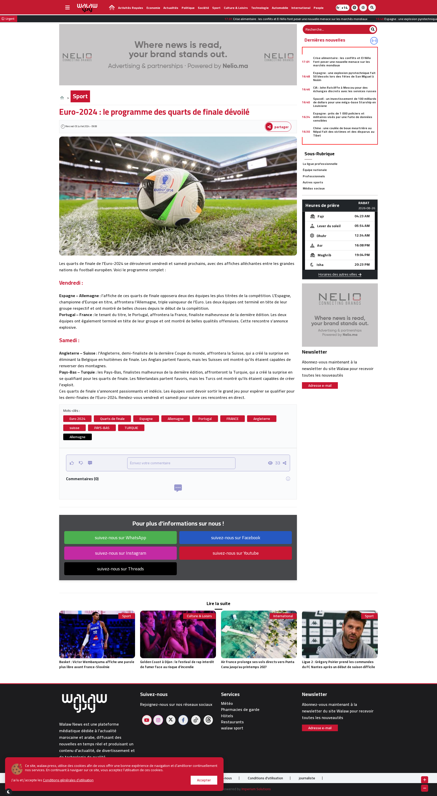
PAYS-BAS (102, 427)
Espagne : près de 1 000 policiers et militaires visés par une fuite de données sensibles (342, 117)
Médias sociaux (314, 188)
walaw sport (232, 728)
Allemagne (176, 418)
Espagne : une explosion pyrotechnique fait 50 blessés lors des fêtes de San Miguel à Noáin (344, 76)
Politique (188, 8)
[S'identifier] (363, 7)
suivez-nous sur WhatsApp (120, 537)
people (318, 8)
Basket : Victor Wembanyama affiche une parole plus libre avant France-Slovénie (96, 664)
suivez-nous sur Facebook (235, 537)
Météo (227, 703)
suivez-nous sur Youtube (236, 553)
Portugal (205, 418)
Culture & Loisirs (236, 8)
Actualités (170, 8)
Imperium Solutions (256, 789)
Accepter (204, 780)
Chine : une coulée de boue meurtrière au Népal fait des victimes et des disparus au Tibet (343, 131)
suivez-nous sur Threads (120, 569)
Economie (153, 8)
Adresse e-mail (320, 385)
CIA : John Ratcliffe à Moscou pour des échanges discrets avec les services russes (344, 89)
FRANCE (232, 418)
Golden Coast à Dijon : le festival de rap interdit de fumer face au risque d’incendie (177, 664)
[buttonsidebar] (67, 7)
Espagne (146, 418)
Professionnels (314, 176)
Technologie (260, 8)
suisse (74, 427)
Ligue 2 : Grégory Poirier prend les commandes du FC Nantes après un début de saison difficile (338, 664)
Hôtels (227, 715)
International (300, 8)
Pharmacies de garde (240, 709)
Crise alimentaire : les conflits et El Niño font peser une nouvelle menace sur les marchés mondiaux (342, 61)
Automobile (280, 8)
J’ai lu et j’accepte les (52, 780)
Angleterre (261, 418)
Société (203, 8)
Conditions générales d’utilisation (68, 780)
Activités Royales (130, 8)
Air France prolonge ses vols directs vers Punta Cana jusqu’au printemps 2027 (257, 664)
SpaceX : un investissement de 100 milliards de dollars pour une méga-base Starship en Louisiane (344, 102)
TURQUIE (131, 427)
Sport (216, 8)
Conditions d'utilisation (265, 778)
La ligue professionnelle (320, 164)
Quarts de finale (112, 418)
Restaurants (232, 722)
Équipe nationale (315, 170)
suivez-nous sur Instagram (120, 553)
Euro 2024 (77, 418)
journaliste (307, 778)
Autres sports (313, 182)
